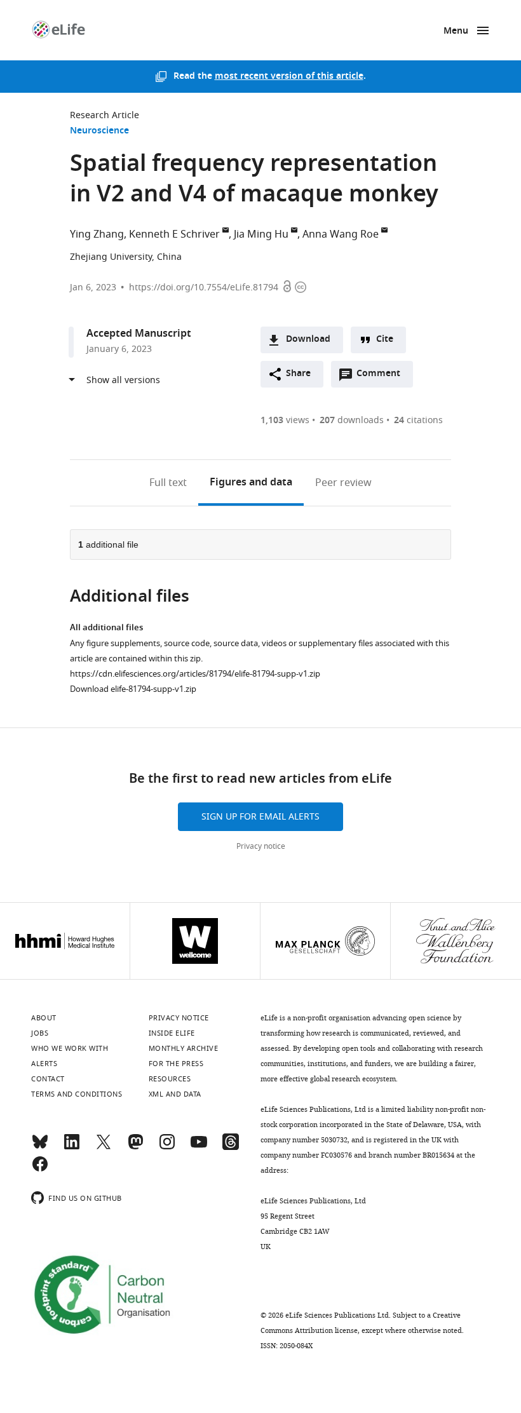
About (44, 1018)
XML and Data (175, 1094)
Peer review (343, 482)
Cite (384, 339)
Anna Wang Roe (340, 234)
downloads (352, 420)
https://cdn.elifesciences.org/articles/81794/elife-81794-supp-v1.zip (195, 674)
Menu (455, 31)
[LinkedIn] (72, 1147)
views (284, 420)
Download (308, 339)
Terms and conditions (76, 1094)
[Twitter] (103, 1147)
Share (298, 374)
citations (418, 420)
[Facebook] (40, 1169)
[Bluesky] (40, 1147)
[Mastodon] (135, 1147)
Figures (251, 483)
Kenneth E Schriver (174, 234)
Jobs (39, 1033)
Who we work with (69, 1048)
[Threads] (231, 1147)
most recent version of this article (289, 76)
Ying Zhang (97, 234)
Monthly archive (184, 1048)
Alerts (44, 1063)
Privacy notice (260, 846)
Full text (168, 482)
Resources (170, 1079)
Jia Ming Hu (261, 234)
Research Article (104, 115)
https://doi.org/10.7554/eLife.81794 (203, 287)
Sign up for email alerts (260, 816)
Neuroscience (99, 131)
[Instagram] (167, 1147)
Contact (48, 1079)
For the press (176, 1063)
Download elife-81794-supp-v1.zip (133, 689)
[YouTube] (199, 1147)
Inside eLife (172, 1033)
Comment (382, 377)
